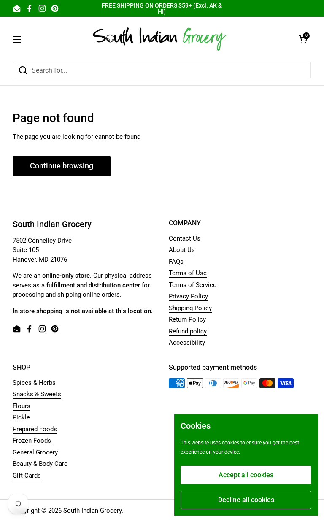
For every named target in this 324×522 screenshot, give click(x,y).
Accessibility (187, 342)
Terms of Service (192, 285)
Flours (21, 406)
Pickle (21, 417)
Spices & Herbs (34, 383)
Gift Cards (27, 475)
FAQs (176, 261)
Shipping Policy (190, 308)
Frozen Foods (32, 440)
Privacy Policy (188, 296)
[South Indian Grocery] (159, 39)
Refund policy (188, 331)
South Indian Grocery (92, 510)
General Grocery (35, 452)
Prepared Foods (35, 429)
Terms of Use (188, 273)
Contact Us (184, 238)
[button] (302, 39)
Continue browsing (61, 165)
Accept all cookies (246, 475)
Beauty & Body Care (40, 464)
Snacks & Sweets (37, 394)
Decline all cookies (246, 500)
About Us (182, 250)
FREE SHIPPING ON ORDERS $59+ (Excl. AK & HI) (162, 8)
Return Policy (187, 319)
